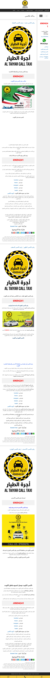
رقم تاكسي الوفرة (6, 239)
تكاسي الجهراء (9, 237)
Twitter (16, 182)
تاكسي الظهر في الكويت (7, 438)
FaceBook (16, 180)
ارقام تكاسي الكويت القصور (28, 237)
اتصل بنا (22, 10)
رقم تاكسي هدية (4, 240)
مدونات (18, 10)
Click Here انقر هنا (44, 36)
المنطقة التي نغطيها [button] (30, 10)
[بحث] (40, 16)
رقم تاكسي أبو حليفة (26, 238)
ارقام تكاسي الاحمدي (26, 236)
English (14, 10)
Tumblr (16, 190)
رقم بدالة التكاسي (32, 238)
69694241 (18, 76)
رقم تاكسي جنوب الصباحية (25, 240)
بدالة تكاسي (13, 237)
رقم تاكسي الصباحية (24, 440)
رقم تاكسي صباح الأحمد (17, 240)
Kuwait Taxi (13, 226)
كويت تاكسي (11, 193)
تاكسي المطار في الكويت (39, 10)
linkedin (16, 187)
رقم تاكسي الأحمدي (20, 238)
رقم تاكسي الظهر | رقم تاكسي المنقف (23, 247)
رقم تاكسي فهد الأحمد (11, 240)
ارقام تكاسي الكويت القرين (28, 664)
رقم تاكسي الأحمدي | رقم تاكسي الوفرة (22, 449)
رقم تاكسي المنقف (18, 239)
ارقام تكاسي (31, 236)
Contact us (24, 673)
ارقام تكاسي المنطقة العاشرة (29, 235)
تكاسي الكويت (4, 237)
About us (20, 673)
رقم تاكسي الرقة (8, 238)
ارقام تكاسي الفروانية (20, 236)
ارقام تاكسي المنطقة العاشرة (29, 663)
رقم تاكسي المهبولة (12, 239)
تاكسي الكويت (47, 10)
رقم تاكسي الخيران (14, 238)
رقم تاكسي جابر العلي (21, 441)
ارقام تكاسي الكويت (13, 236)
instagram (16, 185)
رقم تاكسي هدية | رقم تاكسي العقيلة (23, 23)
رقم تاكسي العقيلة (23, 239)
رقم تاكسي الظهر (29, 239)
